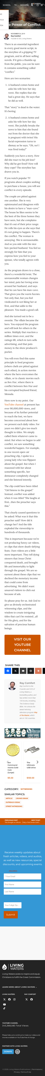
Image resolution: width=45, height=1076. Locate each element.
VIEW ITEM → (13, 780)
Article (9, 798)
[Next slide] (37, 762)
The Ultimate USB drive (31, 765)
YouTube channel (14, 404)
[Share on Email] (23, 671)
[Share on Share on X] (15, 671)
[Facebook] (9, 999)
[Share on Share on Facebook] (7, 671)
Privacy (17, 1072)
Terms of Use (26, 1072)
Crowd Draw (22, 798)
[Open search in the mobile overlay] (27, 5)
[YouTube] (4, 1004)
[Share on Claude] (38, 671)
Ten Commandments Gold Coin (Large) (13, 767)
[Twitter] (4, 999)
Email (10, 871)
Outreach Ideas (13, 802)
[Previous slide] (7, 762)
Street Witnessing (14, 806)
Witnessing (26, 789)
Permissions (37, 1069)
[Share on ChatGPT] (30, 671)
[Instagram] (14, 999)
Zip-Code (7, 900)
